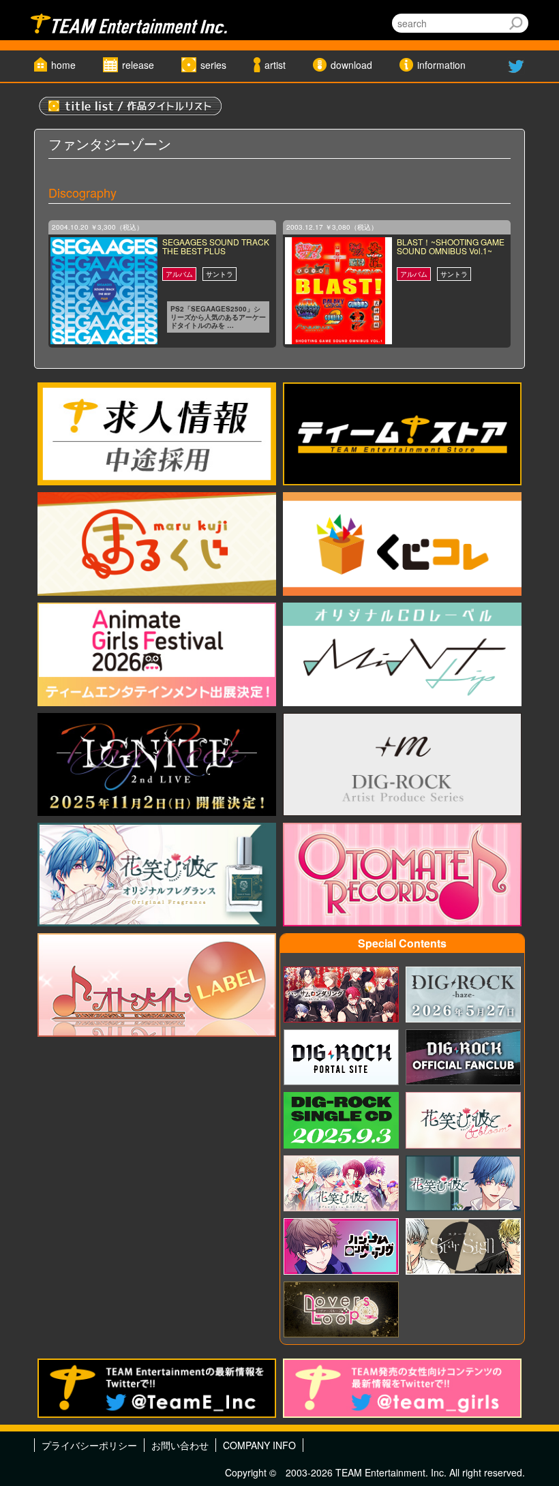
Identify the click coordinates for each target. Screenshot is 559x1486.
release (138, 65)
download (351, 65)
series (213, 65)
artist (275, 65)
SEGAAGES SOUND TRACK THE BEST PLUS (215, 246)
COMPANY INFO (259, 1445)
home (63, 65)
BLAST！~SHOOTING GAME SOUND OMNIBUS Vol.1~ (450, 246)
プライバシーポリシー (89, 1445)
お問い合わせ (180, 1445)
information (441, 65)
